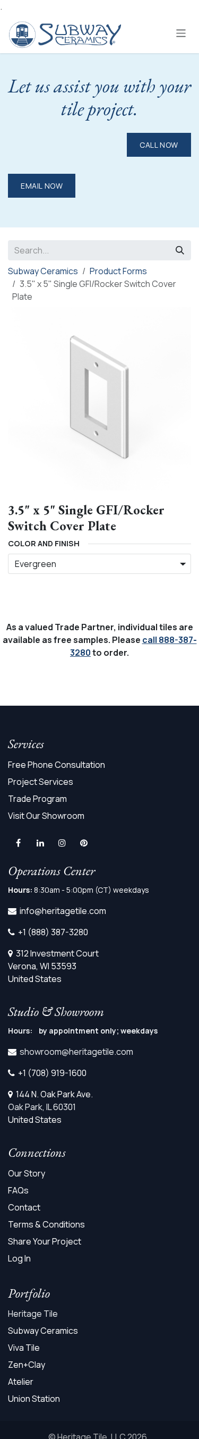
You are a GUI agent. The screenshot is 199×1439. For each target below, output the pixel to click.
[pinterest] (83, 842)
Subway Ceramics (43, 271)
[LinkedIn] (40, 842)
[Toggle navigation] (181, 32)
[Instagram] (62, 842)
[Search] (180, 250)
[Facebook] (18, 842)
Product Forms (118, 271)
